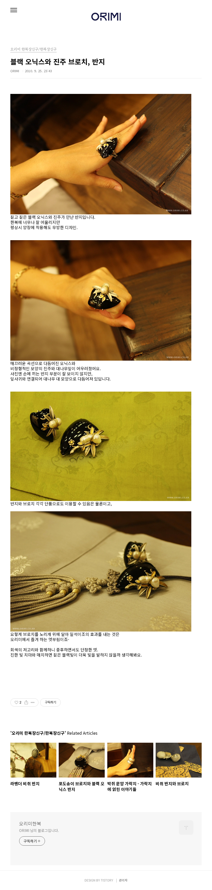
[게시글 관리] (32, 702)
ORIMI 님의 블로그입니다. (39, 830)
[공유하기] (26, 702)
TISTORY (107, 880)
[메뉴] (14, 10)
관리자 (123, 880)
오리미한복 (30, 823)
